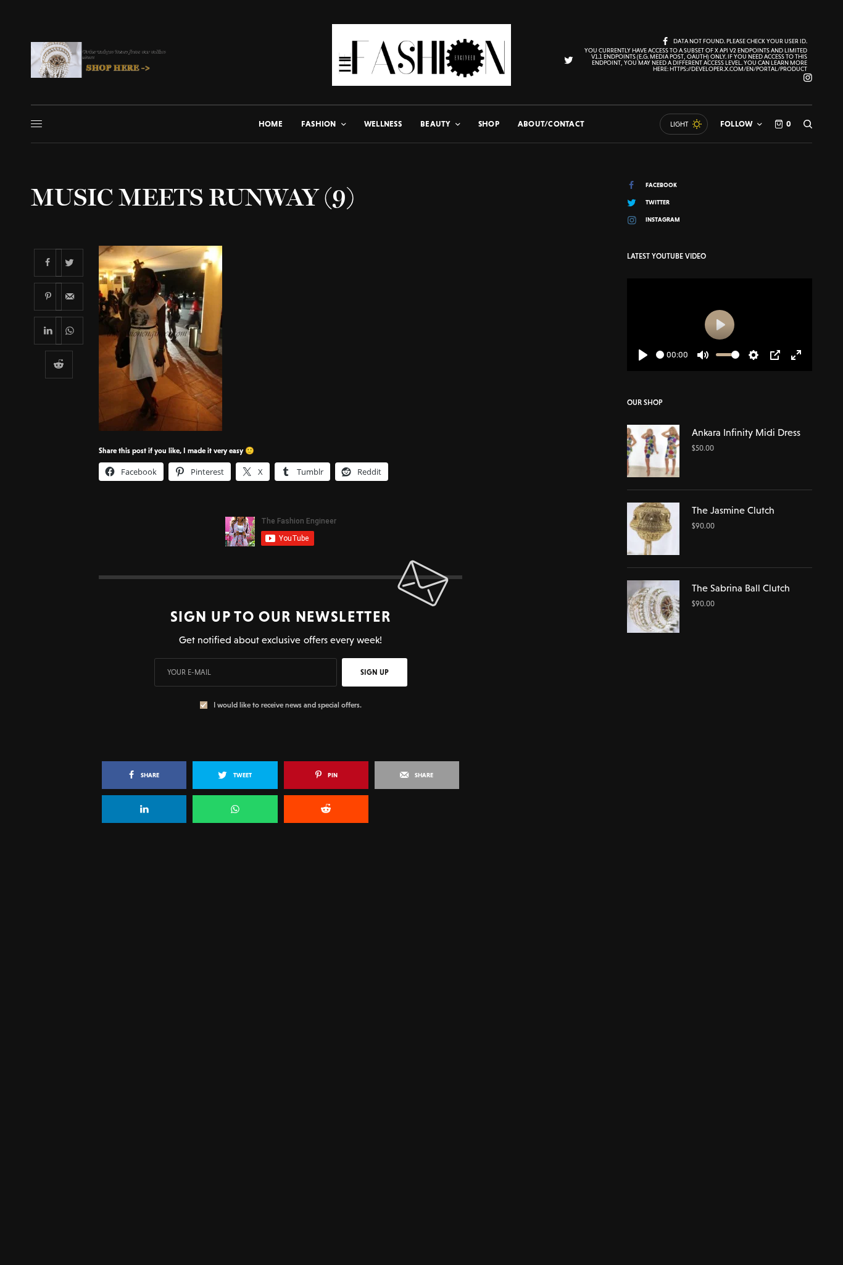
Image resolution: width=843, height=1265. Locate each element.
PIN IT (287, 337)
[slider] (660, 355)
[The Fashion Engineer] (421, 55)
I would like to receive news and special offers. (288, 705)
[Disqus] (421, 1011)
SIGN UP (374, 672)
